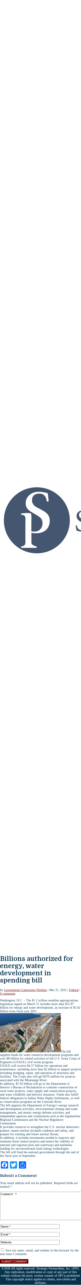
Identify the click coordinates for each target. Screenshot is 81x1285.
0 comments (7, 993)
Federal (74, 990)
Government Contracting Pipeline (25, 990)
